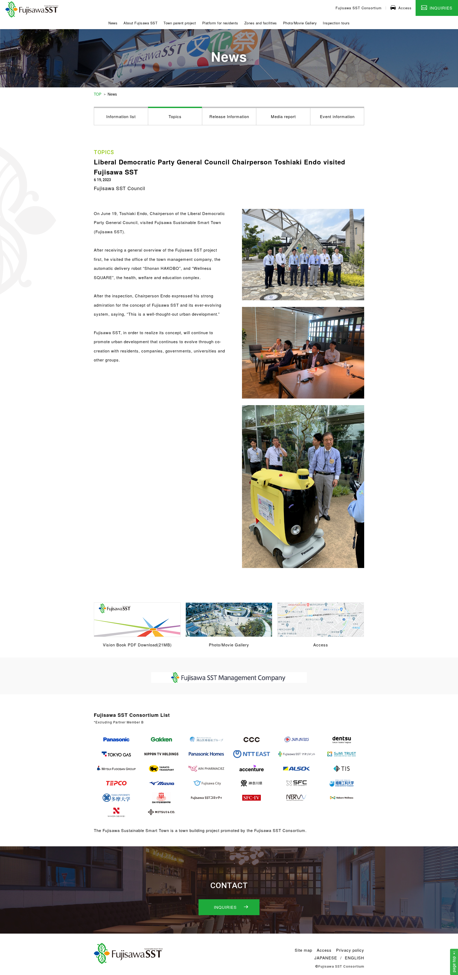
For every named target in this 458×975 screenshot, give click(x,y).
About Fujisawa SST (140, 22)
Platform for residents (220, 22)
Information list (121, 116)
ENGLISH (354, 957)
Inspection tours (336, 22)
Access (405, 7)
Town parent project (180, 22)
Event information (337, 116)
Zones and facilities (260, 22)
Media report (283, 116)
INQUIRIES (441, 8)
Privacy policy (350, 950)
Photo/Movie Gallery (300, 22)
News (112, 22)
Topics (175, 116)
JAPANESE (325, 957)
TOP (97, 94)
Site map (303, 950)
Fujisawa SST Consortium (359, 7)
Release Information (229, 116)
